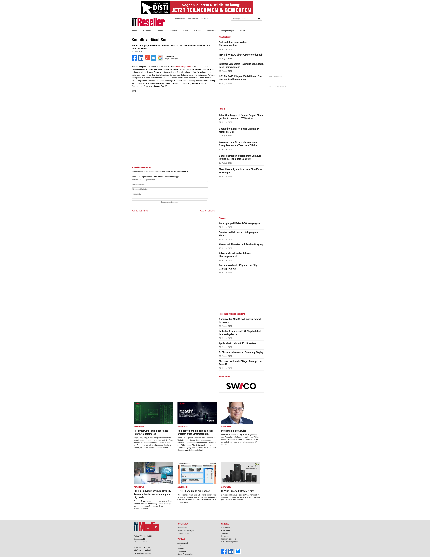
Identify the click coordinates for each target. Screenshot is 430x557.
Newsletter (225, 528)
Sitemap (224, 533)
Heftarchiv (225, 536)
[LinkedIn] (231, 553)
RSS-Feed (225, 530)
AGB (179, 546)
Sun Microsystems (182, 67)
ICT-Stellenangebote (229, 542)
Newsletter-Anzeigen (185, 530)
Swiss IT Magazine (185, 554)
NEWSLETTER (206, 19)
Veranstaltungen (183, 533)
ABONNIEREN (193, 19)
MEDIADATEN (180, 19)
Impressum (181, 551)
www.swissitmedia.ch (142, 553)
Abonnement (182, 543)
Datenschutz (182, 548)
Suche (232, 23)
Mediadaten (182, 528)
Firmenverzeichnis (228, 539)
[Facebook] (224, 553)
